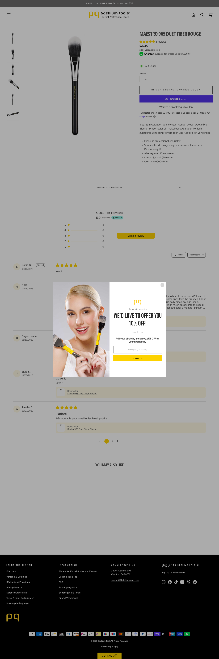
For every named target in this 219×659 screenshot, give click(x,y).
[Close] (162, 285)
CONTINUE (137, 358)
